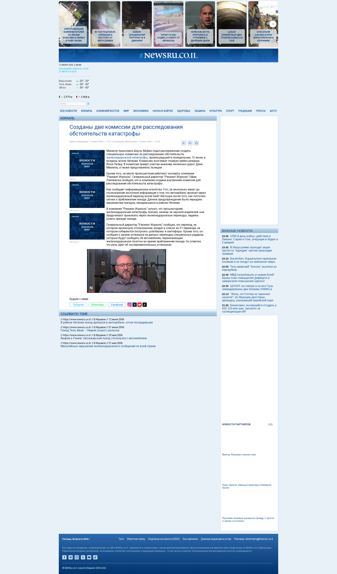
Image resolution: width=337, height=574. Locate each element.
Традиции (245, 111)
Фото (273, 111)
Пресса (261, 111)
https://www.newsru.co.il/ (77, 319)
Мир (126, 111)
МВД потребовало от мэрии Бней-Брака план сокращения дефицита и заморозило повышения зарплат (248, 278)
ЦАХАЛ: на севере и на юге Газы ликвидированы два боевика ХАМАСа (247, 287)
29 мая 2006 (116, 335)
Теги (121, 538)
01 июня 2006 (116, 327)
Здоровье (183, 111)
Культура (216, 111)
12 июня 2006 (116, 319)
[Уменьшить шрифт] (183, 143)
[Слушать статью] (200, 143)
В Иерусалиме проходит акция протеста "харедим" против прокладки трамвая (247, 250)
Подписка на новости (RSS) (164, 538)
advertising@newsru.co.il (259, 538)
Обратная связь (136, 538)
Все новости (68, 111)
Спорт (230, 111)
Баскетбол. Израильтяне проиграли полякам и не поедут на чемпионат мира (249, 260)
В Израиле (100, 319)
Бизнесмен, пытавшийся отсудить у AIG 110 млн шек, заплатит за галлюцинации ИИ (249, 308)
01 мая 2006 (116, 343)
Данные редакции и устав (216, 538)
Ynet (165, 189)
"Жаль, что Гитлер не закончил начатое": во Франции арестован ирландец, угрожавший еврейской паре (247, 297)
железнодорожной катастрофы (127, 157)
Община (199, 111)
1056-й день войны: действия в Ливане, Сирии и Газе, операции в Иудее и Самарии (250, 239)
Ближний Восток (108, 111)
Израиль (86, 111)
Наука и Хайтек (163, 111)
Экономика (140, 111)
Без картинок (190, 538)
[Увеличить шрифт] (190, 143)
